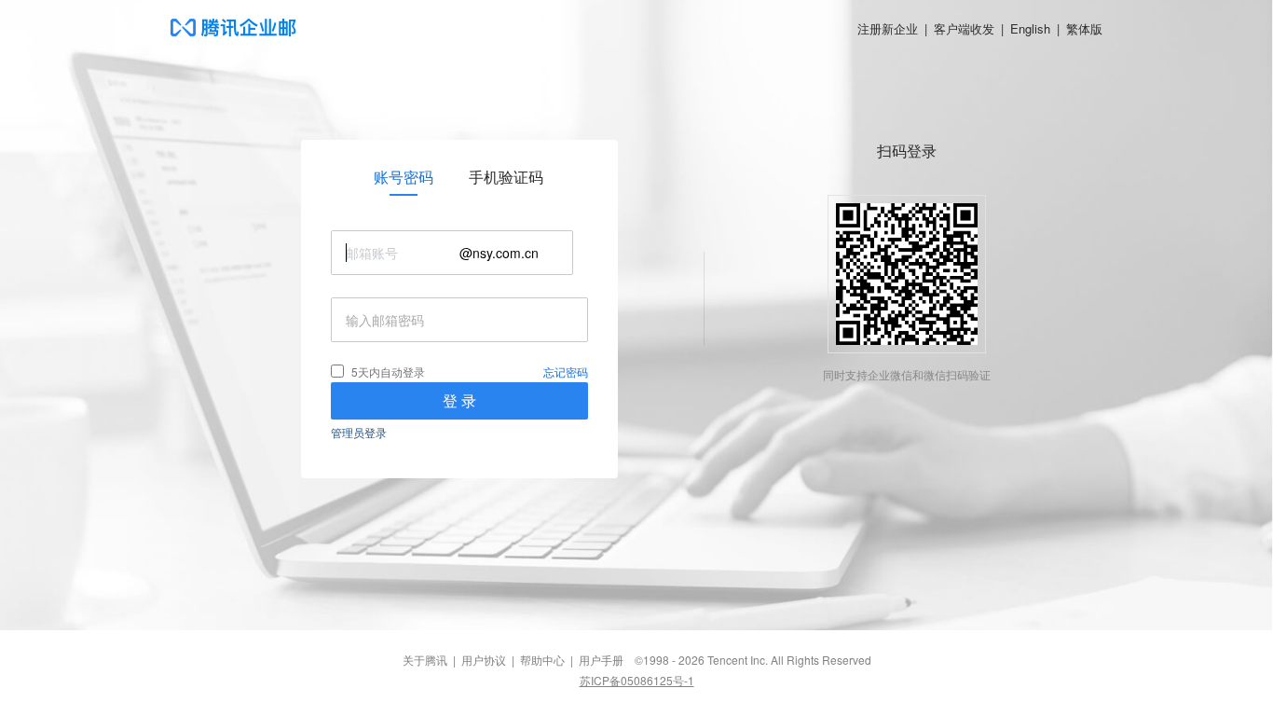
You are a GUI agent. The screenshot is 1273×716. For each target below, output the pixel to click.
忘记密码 (565, 371)
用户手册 (601, 660)
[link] (403, 177)
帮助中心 (542, 660)
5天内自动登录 (388, 372)
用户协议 (483, 660)
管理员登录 (359, 432)
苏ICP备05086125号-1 (637, 680)
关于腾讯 (425, 660)
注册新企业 (887, 28)
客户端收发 (964, 28)
